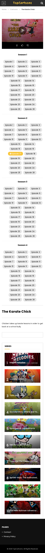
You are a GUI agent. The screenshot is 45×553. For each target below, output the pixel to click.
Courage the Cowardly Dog (23, 461)
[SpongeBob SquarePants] (22, 425)
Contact (7, 532)
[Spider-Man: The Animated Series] (22, 474)
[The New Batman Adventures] (22, 507)
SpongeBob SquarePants (22, 428)
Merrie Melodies (18, 362)
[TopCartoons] (22, 3)
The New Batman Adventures (24, 510)
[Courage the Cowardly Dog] (22, 458)
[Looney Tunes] (22, 376)
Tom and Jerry (17, 395)
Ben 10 (13, 494)
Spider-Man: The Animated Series (27, 477)
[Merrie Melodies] (22, 359)
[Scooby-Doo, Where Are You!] (22, 408)
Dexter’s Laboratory (20, 444)
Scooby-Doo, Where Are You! (24, 411)
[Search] (42, 3)
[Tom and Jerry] (22, 392)
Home (4, 9)
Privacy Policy (10, 536)
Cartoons (14, 9)
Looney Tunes (17, 379)
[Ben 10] (22, 491)
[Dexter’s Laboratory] (22, 441)
